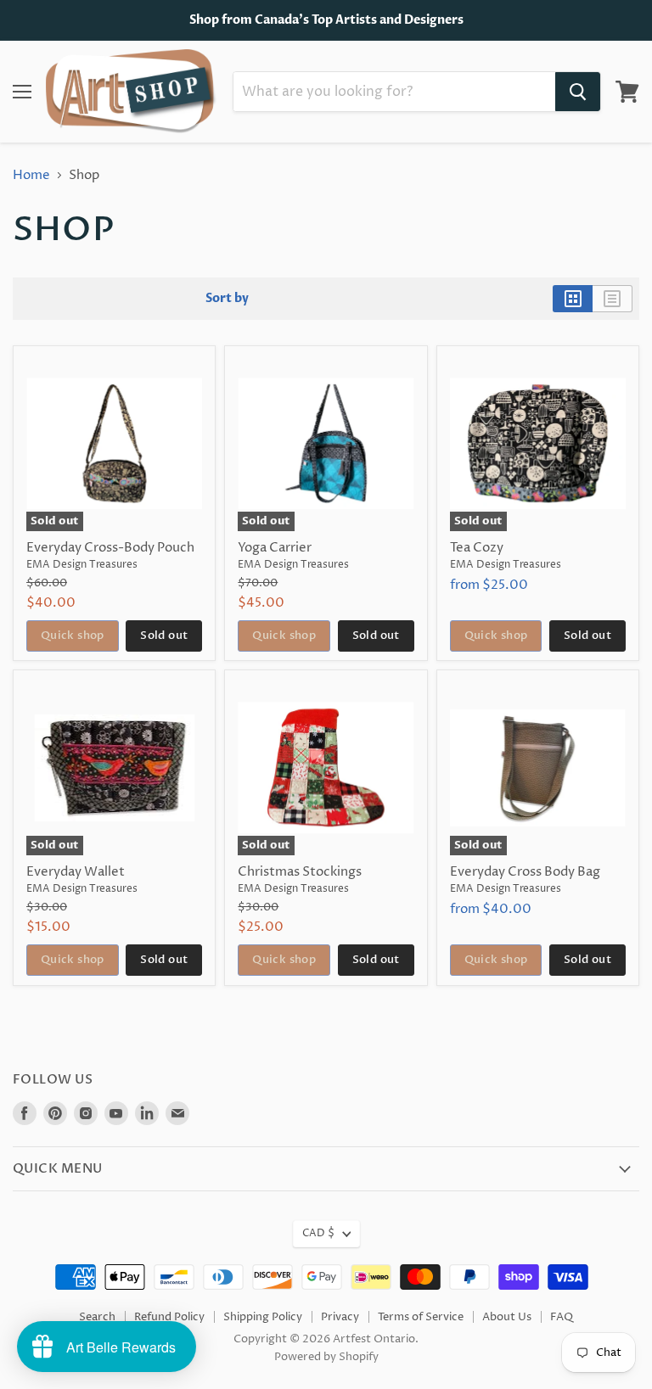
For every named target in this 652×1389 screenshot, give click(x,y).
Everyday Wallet (75, 872)
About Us (506, 1317)
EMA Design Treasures (82, 564)
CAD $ (318, 1233)
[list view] (612, 298)
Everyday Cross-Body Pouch (110, 548)
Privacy (340, 1317)
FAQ (561, 1317)
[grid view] (573, 298)
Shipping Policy (262, 1317)
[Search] (577, 91)
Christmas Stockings (300, 872)
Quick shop (72, 635)
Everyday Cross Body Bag (525, 872)
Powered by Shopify (326, 1356)
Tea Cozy (476, 548)
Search (97, 1317)
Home (31, 175)
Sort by (227, 298)
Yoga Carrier (275, 548)
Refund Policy (169, 1317)
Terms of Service (421, 1317)
